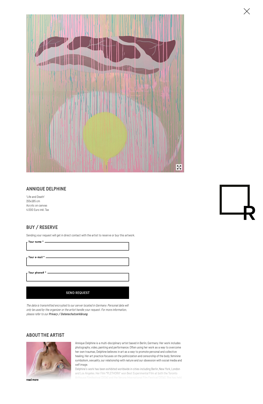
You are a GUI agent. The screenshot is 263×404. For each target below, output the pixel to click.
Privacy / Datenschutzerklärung (68, 314)
